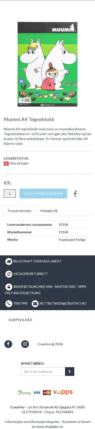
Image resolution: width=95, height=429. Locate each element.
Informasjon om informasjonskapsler (32, 422)
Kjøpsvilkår (20, 320)
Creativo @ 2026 (50, 344)
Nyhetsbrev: (32, 363)
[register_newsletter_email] (69, 371)
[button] (8, 344)
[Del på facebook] (75, 195)
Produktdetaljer (20, 211)
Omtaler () (48, 211)
